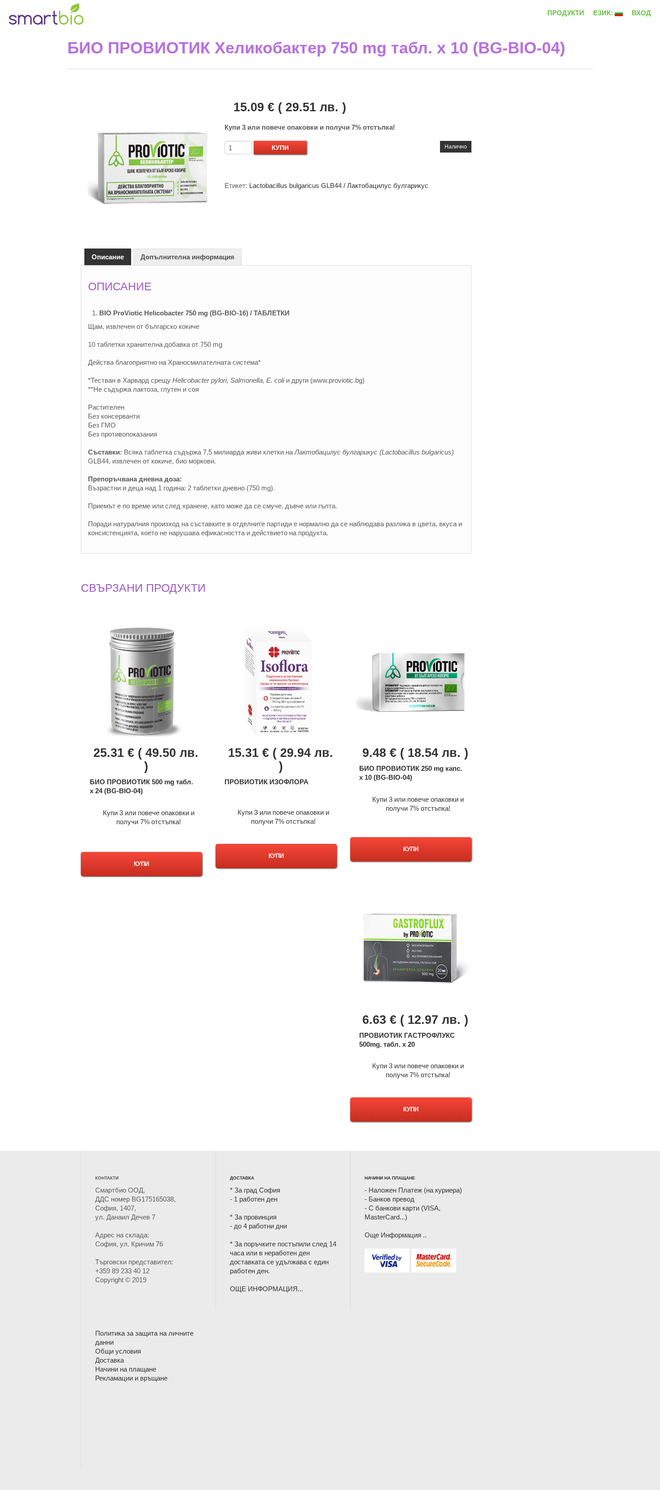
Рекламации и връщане (131, 1378)
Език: (604, 13)
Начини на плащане (125, 1369)
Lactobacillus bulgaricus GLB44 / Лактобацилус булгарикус (338, 185)
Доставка (109, 1360)
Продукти (565, 13)
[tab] (107, 257)
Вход (641, 13)
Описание (108, 257)
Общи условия (118, 1351)
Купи (280, 147)
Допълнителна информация (187, 257)
